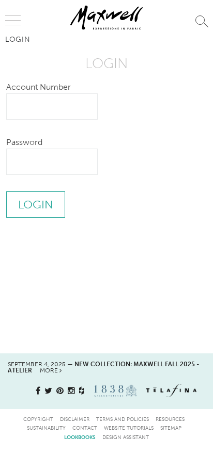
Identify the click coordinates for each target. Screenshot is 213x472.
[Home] (106, 17)
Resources (170, 419)
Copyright (38, 419)
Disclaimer (74, 419)
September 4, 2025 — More (103, 367)
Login (18, 39)
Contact (84, 428)
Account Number (38, 87)
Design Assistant (125, 437)
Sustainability (46, 428)
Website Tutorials (129, 428)
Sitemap (170, 428)
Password (24, 142)
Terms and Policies (122, 419)
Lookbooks (80, 437)
